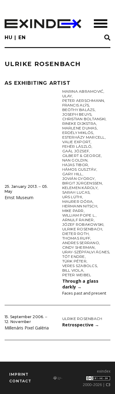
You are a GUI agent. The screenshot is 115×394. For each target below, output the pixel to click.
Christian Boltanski (84, 119)
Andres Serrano (80, 242)
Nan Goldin (74, 160)
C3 (108, 384)
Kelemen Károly (80, 187)
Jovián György (78, 178)
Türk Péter (74, 261)
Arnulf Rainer (78, 219)
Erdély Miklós (77, 132)
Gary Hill (72, 174)
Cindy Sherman (78, 247)
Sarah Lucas (76, 192)
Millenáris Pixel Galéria (27, 328)
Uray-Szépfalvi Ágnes (85, 252)
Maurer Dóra (77, 201)
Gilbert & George (81, 155)
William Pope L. (79, 215)
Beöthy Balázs (78, 109)
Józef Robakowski (83, 224)
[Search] (107, 38)
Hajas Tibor (75, 164)
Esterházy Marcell (83, 137)
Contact (20, 381)
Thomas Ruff (76, 238)
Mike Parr (73, 210)
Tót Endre (73, 256)
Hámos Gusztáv (79, 169)
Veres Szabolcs (79, 265)
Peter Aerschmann (83, 100)
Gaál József (75, 151)
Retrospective (80, 325)
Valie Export (76, 141)
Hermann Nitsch (79, 206)
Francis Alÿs (75, 105)
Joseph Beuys (77, 114)
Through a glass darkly (80, 284)
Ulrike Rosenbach (82, 229)
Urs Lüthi (72, 197)
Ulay (67, 96)
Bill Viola (72, 270)
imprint (19, 374)
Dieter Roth (75, 233)
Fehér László (77, 146)
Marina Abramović (83, 91)
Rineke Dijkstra (79, 123)
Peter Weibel (76, 275)
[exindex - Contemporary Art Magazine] (43, 23)
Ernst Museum (19, 197)
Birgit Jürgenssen (82, 183)
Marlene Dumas (79, 128)
